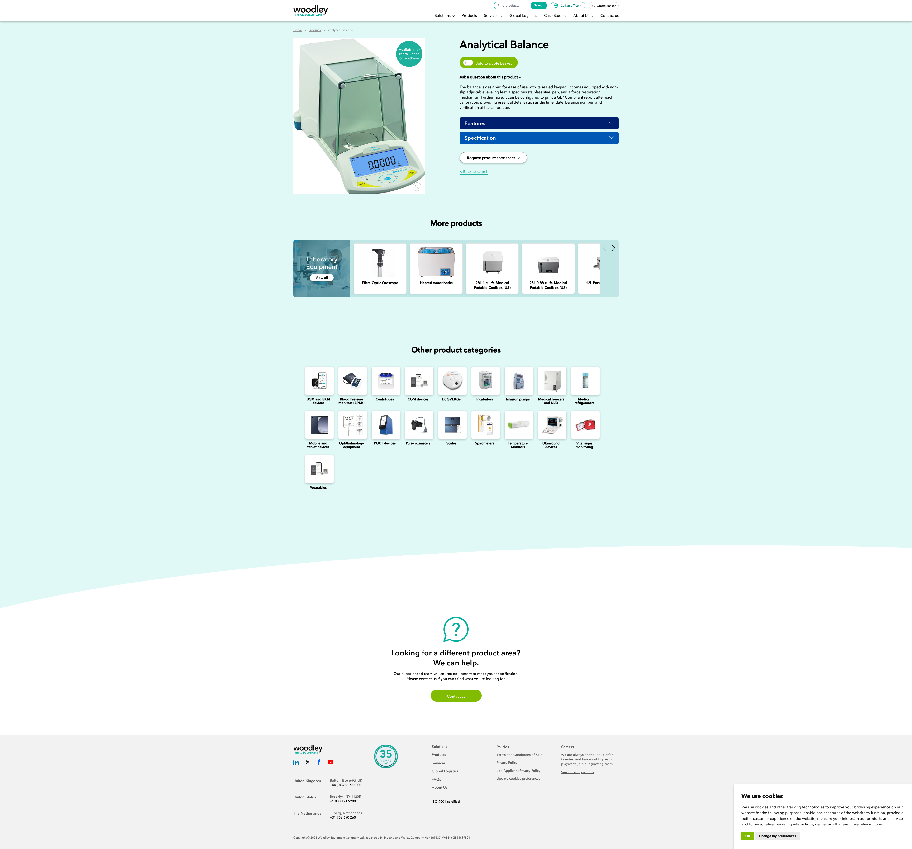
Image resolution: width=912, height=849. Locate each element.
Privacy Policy (507, 763)
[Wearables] (318, 469)
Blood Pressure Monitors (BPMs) (351, 401)
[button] (490, 77)
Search (539, 5)
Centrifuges (385, 399)
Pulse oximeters (418, 443)
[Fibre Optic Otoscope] (380, 262)
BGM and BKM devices (318, 401)
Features (475, 123)
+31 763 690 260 (343, 818)
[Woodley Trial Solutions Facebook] (319, 763)
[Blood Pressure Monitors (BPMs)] (351, 381)
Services (491, 15)
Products (469, 15)
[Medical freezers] (551, 381)
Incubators (484, 399)
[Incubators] (484, 381)
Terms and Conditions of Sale (519, 755)
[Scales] (451, 425)
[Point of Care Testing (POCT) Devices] (385, 425)
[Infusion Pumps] (518, 381)
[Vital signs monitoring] (584, 425)
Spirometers (484, 443)
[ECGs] (451, 381)
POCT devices (385, 443)
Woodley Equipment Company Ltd (341, 837)
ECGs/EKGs (451, 399)
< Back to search (474, 171)
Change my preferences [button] (777, 836)
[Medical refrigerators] (584, 381)
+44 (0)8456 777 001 (345, 785)
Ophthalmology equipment (351, 445)
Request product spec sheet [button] (491, 157)
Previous (604, 247)
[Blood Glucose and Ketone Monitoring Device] (318, 381)
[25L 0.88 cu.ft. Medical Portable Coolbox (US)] (548, 262)
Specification (480, 138)
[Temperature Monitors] (518, 425)
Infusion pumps (518, 399)
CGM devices (418, 399)
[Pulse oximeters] (418, 425)
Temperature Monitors (518, 445)
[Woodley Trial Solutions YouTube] (330, 763)
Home (297, 30)
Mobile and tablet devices (318, 445)
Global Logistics (523, 15)
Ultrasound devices (551, 445)
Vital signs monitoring (584, 445)
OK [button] (747, 836)
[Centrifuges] (385, 381)
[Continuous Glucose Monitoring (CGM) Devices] (418, 381)
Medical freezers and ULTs (551, 401)
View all (322, 278)
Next (613, 247)
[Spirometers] (484, 425)
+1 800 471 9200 (343, 801)
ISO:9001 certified (446, 802)
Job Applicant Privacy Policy (518, 771)
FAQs (436, 779)
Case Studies (555, 15)
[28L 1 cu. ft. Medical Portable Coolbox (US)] (492, 262)
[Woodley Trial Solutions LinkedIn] (296, 763)
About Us (581, 15)
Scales (451, 443)
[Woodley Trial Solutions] (310, 10)
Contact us (609, 15)
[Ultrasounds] (551, 425)
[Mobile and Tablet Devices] (318, 425)
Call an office (569, 5)
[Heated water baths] (436, 262)
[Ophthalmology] (351, 425)
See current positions (577, 772)
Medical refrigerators (584, 401)
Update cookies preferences (518, 779)
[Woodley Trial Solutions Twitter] (307, 763)
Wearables (318, 487)
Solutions (443, 15)
